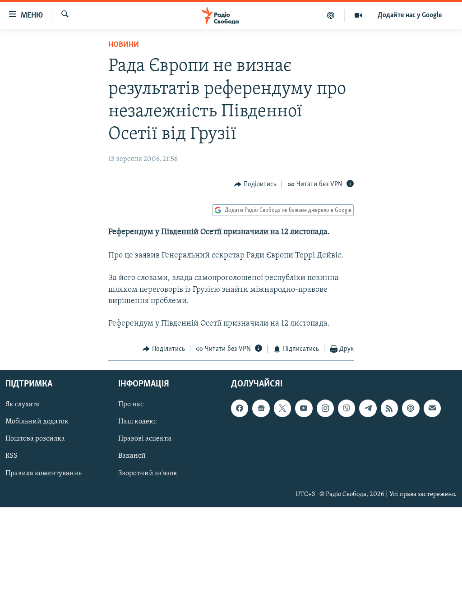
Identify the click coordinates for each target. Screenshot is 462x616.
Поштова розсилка (35, 438)
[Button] (255, 184)
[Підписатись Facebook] (239, 408)
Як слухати (22, 404)
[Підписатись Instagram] (325, 408)
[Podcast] (410, 408)
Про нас (130, 404)
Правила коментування (43, 473)
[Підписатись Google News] (260, 408)
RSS (11, 456)
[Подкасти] (331, 15)
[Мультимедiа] (358, 15)
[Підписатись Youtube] (303, 408)
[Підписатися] (432, 408)
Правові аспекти (144, 438)
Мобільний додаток (37, 421)
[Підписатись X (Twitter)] (282, 408)
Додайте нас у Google (410, 15)
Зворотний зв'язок (147, 473)
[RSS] (389, 408)
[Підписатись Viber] (346, 408)
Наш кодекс (137, 421)
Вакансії (132, 456)
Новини (123, 45)
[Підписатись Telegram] (367, 408)
